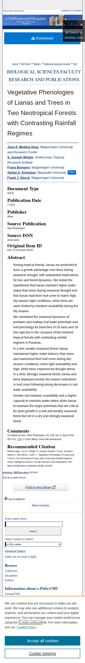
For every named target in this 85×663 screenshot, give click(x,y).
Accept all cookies (42, 641)
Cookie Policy (26, 627)
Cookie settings (30, 622)
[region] (42, 629)
